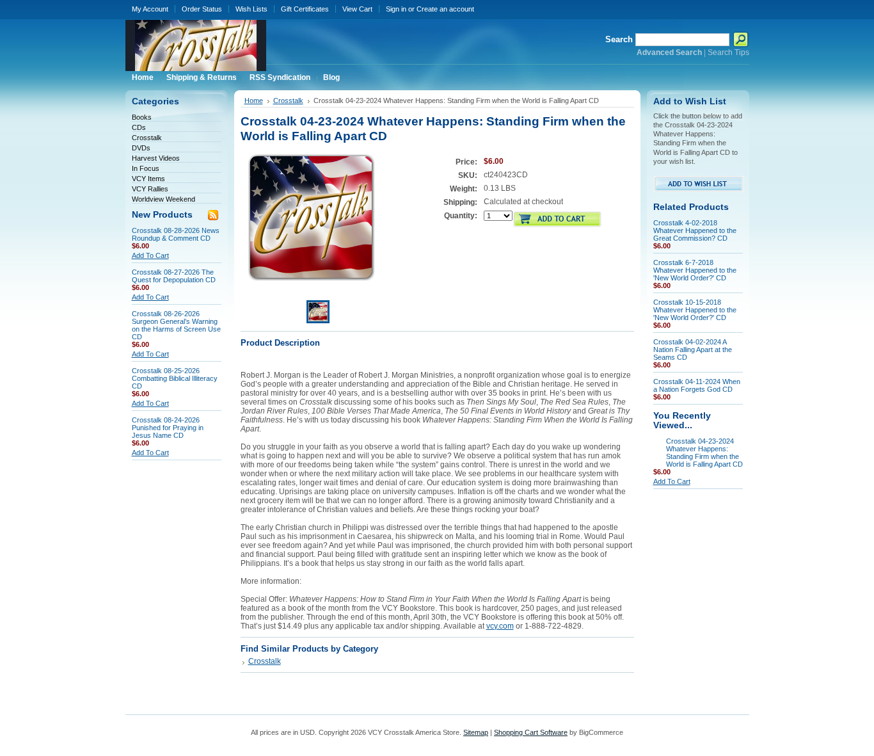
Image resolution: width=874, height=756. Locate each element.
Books (142, 117)
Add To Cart (150, 255)
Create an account (445, 9)
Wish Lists (251, 9)
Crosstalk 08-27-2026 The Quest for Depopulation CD (174, 276)
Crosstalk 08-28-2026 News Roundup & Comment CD (175, 234)
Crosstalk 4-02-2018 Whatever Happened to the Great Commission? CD (694, 230)
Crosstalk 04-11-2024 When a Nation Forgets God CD (696, 385)
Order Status (202, 9)
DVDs (141, 148)
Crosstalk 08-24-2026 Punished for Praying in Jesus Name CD (167, 427)
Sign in (396, 9)
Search (619, 39)
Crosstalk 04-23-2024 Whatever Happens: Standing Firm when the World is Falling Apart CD (704, 452)
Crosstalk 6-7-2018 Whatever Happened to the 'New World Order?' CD (694, 270)
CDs (139, 127)
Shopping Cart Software (531, 732)
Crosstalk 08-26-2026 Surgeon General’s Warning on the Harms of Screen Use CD (176, 325)
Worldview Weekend (163, 199)
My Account (150, 9)
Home (253, 100)
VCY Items (148, 178)
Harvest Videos (156, 158)
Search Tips (728, 52)
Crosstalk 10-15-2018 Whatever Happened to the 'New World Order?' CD (694, 309)
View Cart (357, 9)
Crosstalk (147, 137)
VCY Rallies (150, 189)
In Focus (145, 168)
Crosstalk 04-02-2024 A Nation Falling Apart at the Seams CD (692, 349)
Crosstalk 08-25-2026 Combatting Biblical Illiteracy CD (175, 378)
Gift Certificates (305, 9)
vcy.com (500, 626)
